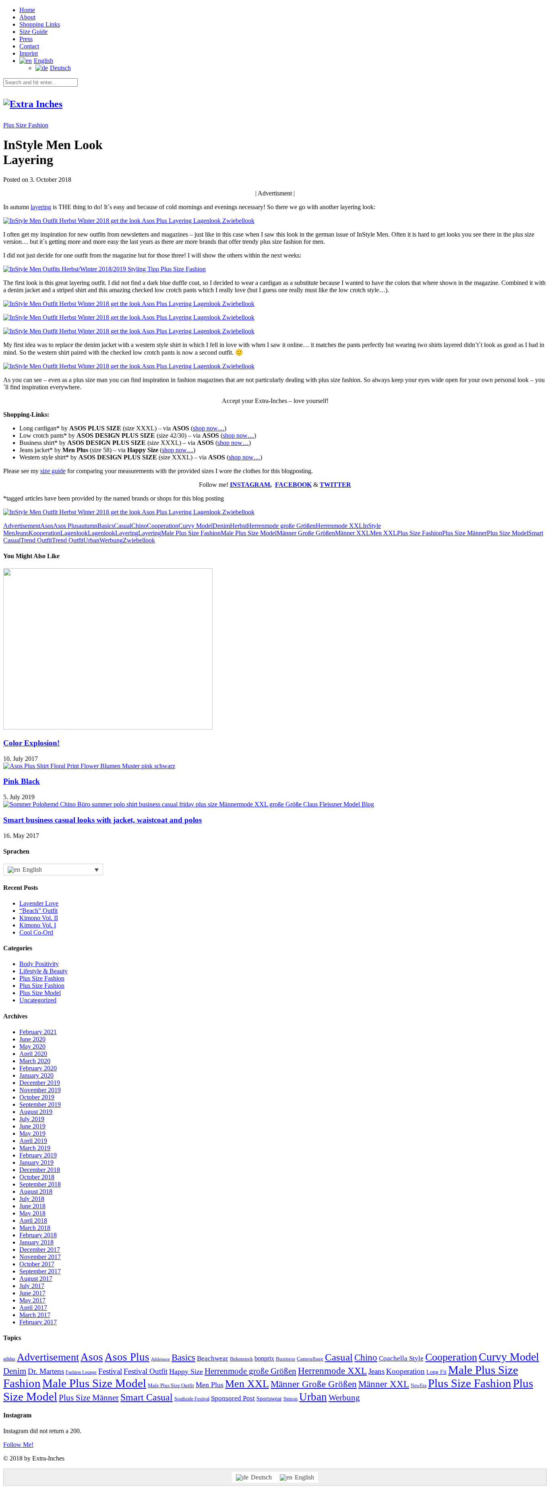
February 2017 (38, 1322)
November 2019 (40, 1090)
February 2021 (38, 1031)
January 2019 (36, 1162)
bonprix (264, 1358)
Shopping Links (39, 24)
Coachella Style (401, 1358)
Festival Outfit (145, 1371)
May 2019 (32, 1133)
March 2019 (34, 1148)
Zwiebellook (139, 540)
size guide (53, 470)
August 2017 (35, 1278)
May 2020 (32, 1046)
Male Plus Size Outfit (171, 1385)
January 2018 (36, 1242)
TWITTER (335, 484)
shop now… (208, 428)
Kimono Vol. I (37, 925)
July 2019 (31, 1119)
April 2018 (33, 1220)
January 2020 (36, 1075)
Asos (46, 525)
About (27, 17)
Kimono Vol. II (38, 917)
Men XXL (383, 533)
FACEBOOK (293, 484)
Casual (122, 525)
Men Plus (209, 1385)
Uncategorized (37, 1000)
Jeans (22, 533)
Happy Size (186, 1371)
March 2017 (34, 1314)
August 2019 (35, 1111)
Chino (139, 525)
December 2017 (39, 1249)
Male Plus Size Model (249, 533)
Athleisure (160, 1359)
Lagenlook (74, 533)
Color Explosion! (31, 743)
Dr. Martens (46, 1371)
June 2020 (32, 1039)
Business (285, 1359)
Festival (110, 1371)
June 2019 (32, 1126)
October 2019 (36, 1097)
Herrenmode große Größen (281, 525)
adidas (9, 1359)
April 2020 (33, 1053)
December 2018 (39, 1169)
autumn (88, 525)
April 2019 (33, 1140)
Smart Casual (146, 1397)
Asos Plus (66, 525)
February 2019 (38, 1155)
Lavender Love (38, 903)
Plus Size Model (507, 533)
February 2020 (38, 1068)
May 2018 (32, 1213)
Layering (126, 533)
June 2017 (32, 1293)
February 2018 (38, 1235)
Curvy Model (195, 525)
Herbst (238, 525)
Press (26, 38)
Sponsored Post (233, 1398)
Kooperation (44, 533)
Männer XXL (352, 533)
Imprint (28, 53)
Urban (91, 540)
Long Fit (436, 1372)
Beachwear (212, 1358)
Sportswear (269, 1399)
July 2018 (31, 1198)
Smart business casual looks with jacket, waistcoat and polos (102, 820)
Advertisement (21, 525)
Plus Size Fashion (25, 125)
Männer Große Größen (306, 533)
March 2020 (34, 1061)
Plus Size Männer (464, 533)
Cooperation (162, 525)
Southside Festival (191, 1399)
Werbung (111, 540)
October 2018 (36, 1177)
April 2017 (33, 1307)
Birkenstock (241, 1359)
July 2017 (31, 1285)
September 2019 (40, 1104)
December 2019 (39, 1082)
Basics (105, 525)
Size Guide (33, 31)
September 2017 (40, 1271)
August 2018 (35, 1191)
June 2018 (32, 1206)
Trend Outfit (36, 540)
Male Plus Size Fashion (191, 533)
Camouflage (310, 1359)
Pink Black (21, 781)
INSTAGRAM (250, 484)
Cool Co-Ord (36, 932)
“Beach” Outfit (38, 910)
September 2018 (40, 1184)
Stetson (290, 1399)
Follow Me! (18, 1444)
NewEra (418, 1385)
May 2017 (32, 1300)
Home (27, 9)
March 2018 (34, 1227)
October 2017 (36, 1264)
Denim (221, 525)
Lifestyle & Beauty (43, 971)
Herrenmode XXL (339, 525)
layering (41, 207)
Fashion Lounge (81, 1372)
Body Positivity (39, 963)
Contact (29, 46)
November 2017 (40, 1256)
